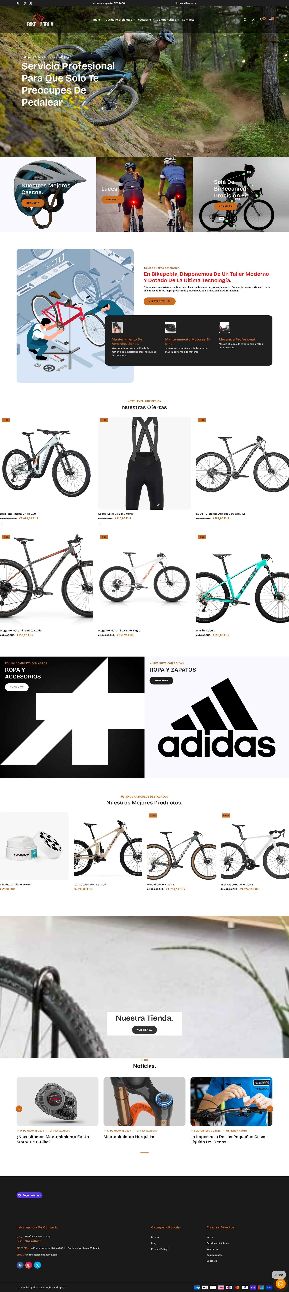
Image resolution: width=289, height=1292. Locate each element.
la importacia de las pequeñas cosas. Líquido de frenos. (229, 1139)
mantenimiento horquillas (129, 1136)
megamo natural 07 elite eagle (119, 630)
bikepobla (32, 1287)
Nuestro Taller (160, 301)
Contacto (212, 1261)
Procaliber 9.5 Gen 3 (161, 884)
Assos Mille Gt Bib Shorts (115, 513)
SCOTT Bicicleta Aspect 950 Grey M (220, 513)
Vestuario (212, 1249)
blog (153, 1243)
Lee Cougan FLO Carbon (90, 884)
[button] (119, 19)
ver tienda (144, 1029)
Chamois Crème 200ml (15, 884)
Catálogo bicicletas (218, 1243)
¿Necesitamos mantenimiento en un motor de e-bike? (53, 1139)
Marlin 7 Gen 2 (205, 630)
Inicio (210, 1237)
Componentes (215, 1255)
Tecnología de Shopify (51, 1287)
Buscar (155, 1237)
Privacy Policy (159, 1249)
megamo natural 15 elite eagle (20, 630)
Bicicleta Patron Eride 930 (18, 513)
